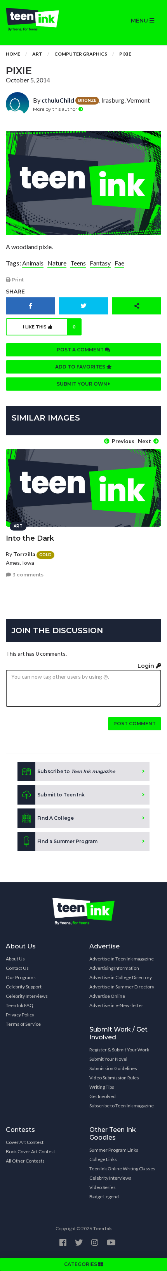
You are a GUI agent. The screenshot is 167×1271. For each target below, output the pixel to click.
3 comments (27, 575)
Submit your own (82, 384)
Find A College (55, 818)
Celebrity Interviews (27, 996)
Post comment (134, 723)
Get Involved (102, 1096)
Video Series (102, 1187)
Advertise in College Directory (120, 977)
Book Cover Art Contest (30, 1151)
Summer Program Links (113, 1150)
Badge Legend (104, 1196)
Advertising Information (114, 968)
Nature (56, 263)
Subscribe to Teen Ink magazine (121, 1106)
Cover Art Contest (24, 1142)
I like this (49, 327)
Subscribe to (76, 771)
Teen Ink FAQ (19, 1005)
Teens (78, 263)
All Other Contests (25, 1161)
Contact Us (17, 968)
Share (15, 291)
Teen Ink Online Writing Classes (122, 1168)
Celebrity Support (24, 987)
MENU (140, 20)
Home (13, 54)
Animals (32, 263)
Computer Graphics (80, 54)
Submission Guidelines (113, 1068)
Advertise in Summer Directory (121, 987)
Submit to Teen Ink (61, 795)
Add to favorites (80, 367)
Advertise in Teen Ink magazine (121, 959)
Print (17, 280)
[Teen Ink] (42, 19)
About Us (15, 959)
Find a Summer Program (67, 841)
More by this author (55, 109)
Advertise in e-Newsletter (116, 1005)
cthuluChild (58, 100)
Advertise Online (107, 996)
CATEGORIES (81, 1264)
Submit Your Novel (108, 1059)
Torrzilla (24, 554)
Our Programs (21, 977)
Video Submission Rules (114, 1078)
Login (146, 665)
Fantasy (100, 263)
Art (37, 54)
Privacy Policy (20, 1015)
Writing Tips (101, 1087)
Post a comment (81, 350)
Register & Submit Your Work (119, 1050)
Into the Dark (30, 538)
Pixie (125, 54)
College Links (103, 1159)
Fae (119, 263)
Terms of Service (23, 1024)
